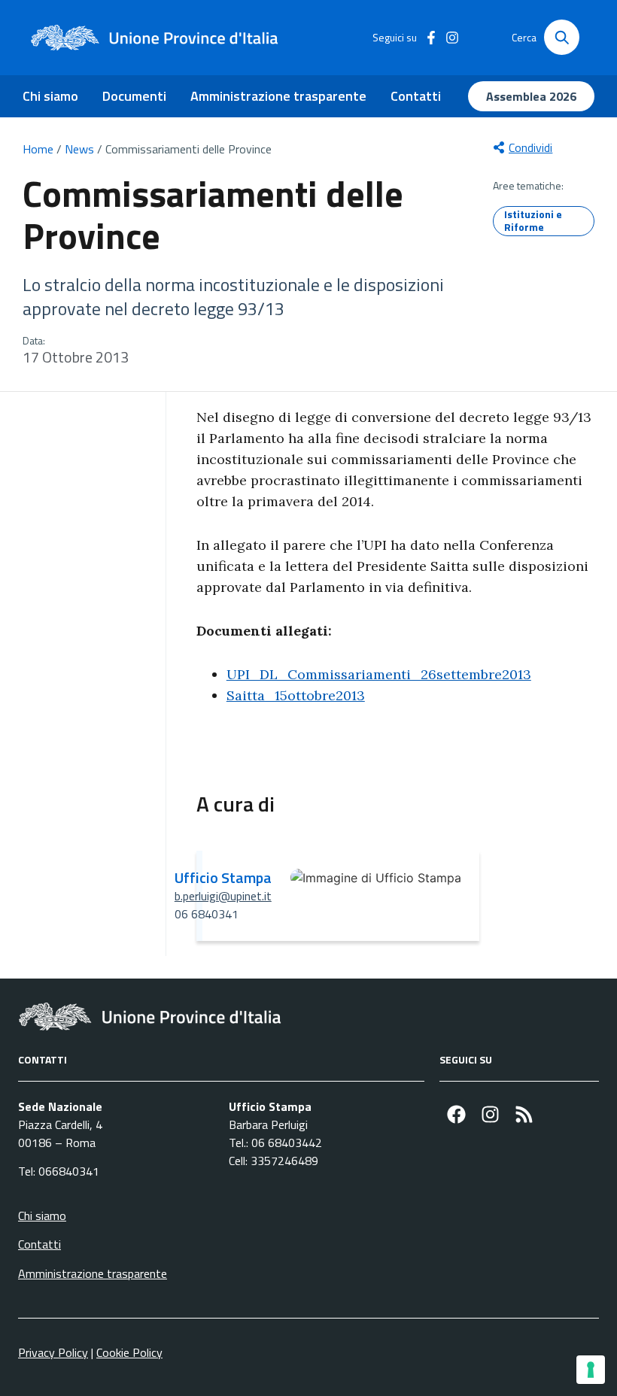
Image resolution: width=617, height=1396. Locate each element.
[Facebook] (456, 1114)
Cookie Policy (129, 1352)
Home (38, 149)
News (79, 149)
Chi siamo (50, 96)
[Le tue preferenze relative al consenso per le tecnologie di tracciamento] (590, 1369)
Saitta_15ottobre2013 (295, 695)
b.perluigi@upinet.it (223, 896)
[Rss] (524, 1114)
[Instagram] (490, 1114)
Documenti (134, 96)
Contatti (416, 96)
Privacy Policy (53, 1352)
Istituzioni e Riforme (533, 220)
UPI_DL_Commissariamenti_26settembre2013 (378, 674)
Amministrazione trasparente (278, 96)
